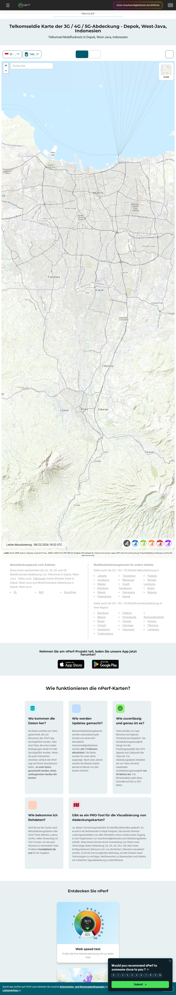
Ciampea (127, 625)
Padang (152, 575)
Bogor (151, 588)
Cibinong (152, 625)
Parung (151, 621)
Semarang (128, 592)
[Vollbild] (169, 54)
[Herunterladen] (70, 664)
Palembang (104, 596)
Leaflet (6, 553)
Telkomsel (39, 578)
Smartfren (70, 592)
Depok (126, 596)
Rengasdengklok (154, 617)
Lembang (153, 629)
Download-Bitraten (93, 54)
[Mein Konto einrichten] (170, 5)
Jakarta (102, 575)
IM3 (41, 592)
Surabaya (103, 580)
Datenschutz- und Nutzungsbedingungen (82, 986)
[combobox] (12, 54)
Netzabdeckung (82, 54)
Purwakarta (129, 617)
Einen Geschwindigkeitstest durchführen (138, 5)
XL (15, 592)
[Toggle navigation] (7, 5)
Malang (152, 592)
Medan (101, 584)
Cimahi (101, 625)
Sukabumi (103, 629)
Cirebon (127, 613)
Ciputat (126, 621)
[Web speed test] (88, 923)
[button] (5, 65)
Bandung (102, 588)
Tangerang (128, 575)
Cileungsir (128, 629)
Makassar (128, 580)
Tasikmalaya (105, 633)
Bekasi (101, 592)
